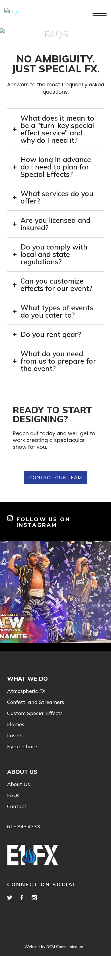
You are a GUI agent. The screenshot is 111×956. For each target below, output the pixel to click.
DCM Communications (66, 946)
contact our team (55, 477)
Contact (16, 806)
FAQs (13, 795)
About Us (18, 784)
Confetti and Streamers (35, 702)
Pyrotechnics (22, 746)
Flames (15, 724)
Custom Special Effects (35, 713)
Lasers (14, 735)
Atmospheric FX (26, 691)
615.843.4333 (23, 826)
